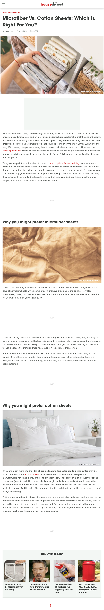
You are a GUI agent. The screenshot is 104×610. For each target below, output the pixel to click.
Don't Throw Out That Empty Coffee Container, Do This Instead (88, 589)
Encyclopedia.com (12, 150)
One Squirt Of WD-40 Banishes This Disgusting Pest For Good (64, 588)
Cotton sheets (32, 474)
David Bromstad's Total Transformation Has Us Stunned (39, 587)
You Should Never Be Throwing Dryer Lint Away (14, 587)
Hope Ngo (9, 31)
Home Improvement (11, 13)
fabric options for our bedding (64, 163)
